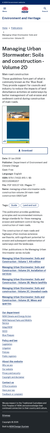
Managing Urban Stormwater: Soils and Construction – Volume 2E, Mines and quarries (23, 300)
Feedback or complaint (12, 394)
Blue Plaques (8, 335)
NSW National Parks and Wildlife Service (17, 321)
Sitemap (6, 415)
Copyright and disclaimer (13, 377)
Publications (16, 28)
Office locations (9, 386)
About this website (12, 361)
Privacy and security (11, 373)
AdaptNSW (7, 327)
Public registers (9, 356)
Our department (11, 312)
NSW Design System (19, 426)
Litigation (6, 348)
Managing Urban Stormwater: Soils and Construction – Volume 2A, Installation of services (24, 270)
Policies (5, 352)
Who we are (7, 365)
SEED (4, 331)
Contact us (8, 382)
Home (5, 28)
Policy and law (10, 340)
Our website (7, 369)
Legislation (7, 344)
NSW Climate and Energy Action (16, 316)
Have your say (8, 390)
